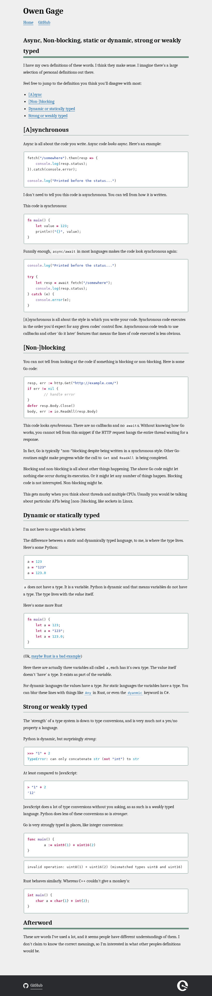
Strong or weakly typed (47, 115)
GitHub (44, 22)
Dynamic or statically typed (51, 108)
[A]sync (35, 94)
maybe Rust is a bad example (56, 656)
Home (28, 22)
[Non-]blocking (41, 101)
